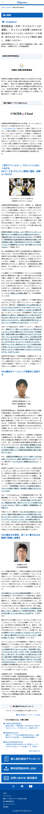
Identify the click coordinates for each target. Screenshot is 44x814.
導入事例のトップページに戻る (29, 715)
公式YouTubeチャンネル (31, 786)
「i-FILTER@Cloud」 (20, 103)
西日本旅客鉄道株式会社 (22, 744)
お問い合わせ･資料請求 (22, 778)
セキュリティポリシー (10, 804)
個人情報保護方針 (8, 801)
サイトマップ (7, 796)
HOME (3, 7)
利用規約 (5, 807)
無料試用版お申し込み (22, 768)
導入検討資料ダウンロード (22, 759)
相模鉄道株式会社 (22, 735)
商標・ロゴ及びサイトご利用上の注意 (14, 799)
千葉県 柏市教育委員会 (22, 726)
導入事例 (8, 7)
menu (3, 2)
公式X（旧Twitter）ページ (13, 786)
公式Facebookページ (22, 786)
